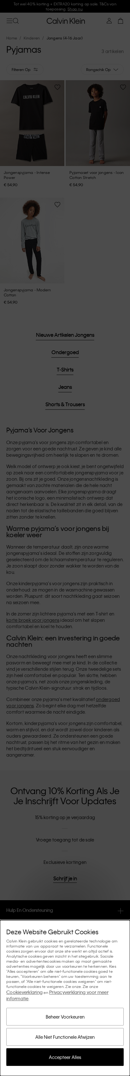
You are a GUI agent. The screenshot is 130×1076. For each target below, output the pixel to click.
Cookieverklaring (24, 992)
